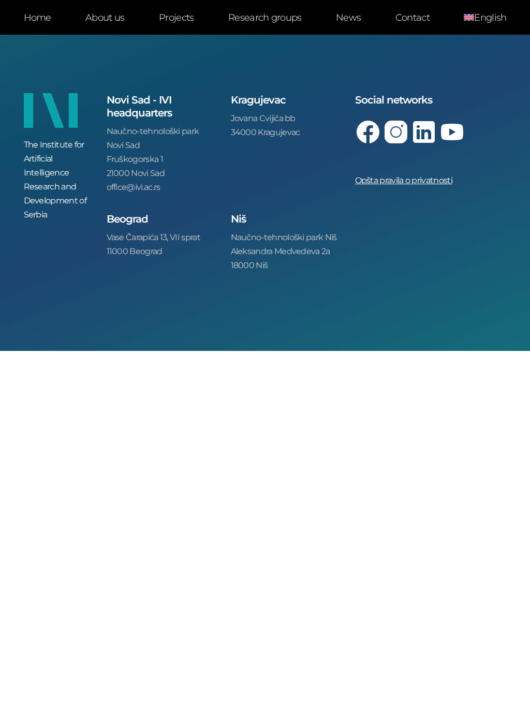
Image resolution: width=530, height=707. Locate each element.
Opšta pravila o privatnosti (403, 179)
